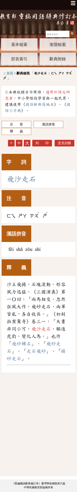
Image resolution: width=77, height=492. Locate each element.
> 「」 (37, 75)
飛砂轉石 (21, 343)
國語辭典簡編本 (39, 104)
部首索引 (19, 59)
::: (4, 73)
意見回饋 (64, 143)
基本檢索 (19, 44)
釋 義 (16, 131)
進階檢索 (57, 44)
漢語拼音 (48, 124)
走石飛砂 (36, 351)
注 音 (16, 124)
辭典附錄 (57, 59)
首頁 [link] (10, 73)
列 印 (42, 143)
